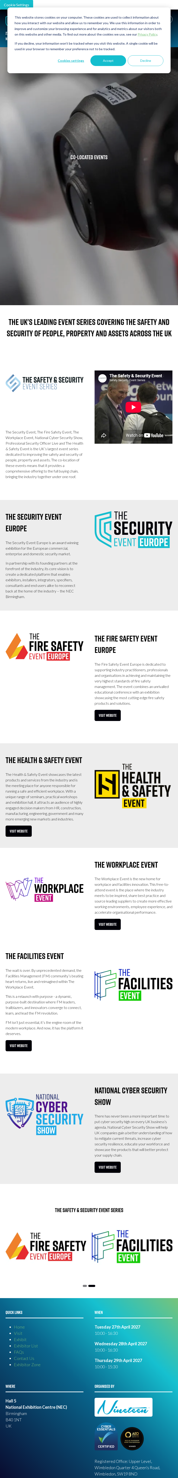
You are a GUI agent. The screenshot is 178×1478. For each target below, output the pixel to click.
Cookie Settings (16, 5)
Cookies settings (71, 61)
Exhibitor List (26, 1345)
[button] (108, 715)
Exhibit (20, 1339)
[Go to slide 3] (91, 1286)
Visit (18, 1333)
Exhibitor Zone (27, 1364)
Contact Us (24, 1358)
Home (19, 1326)
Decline (145, 61)
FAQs (19, 1352)
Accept (108, 61)
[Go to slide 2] (85, 1286)
